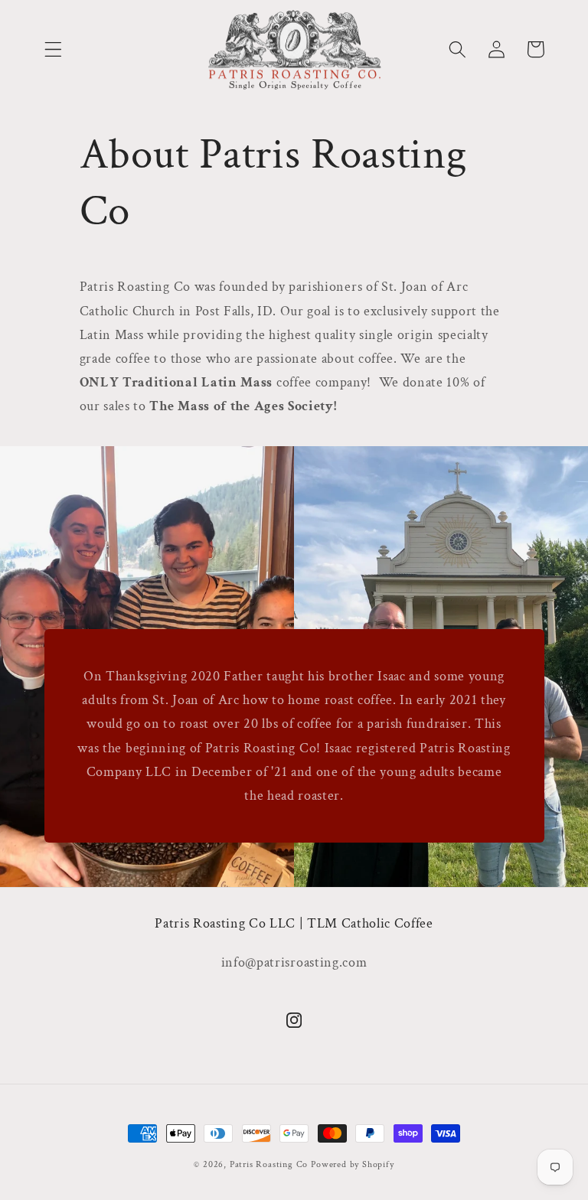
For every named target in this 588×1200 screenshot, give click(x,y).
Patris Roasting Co (269, 1164)
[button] (53, 49)
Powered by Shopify (352, 1164)
